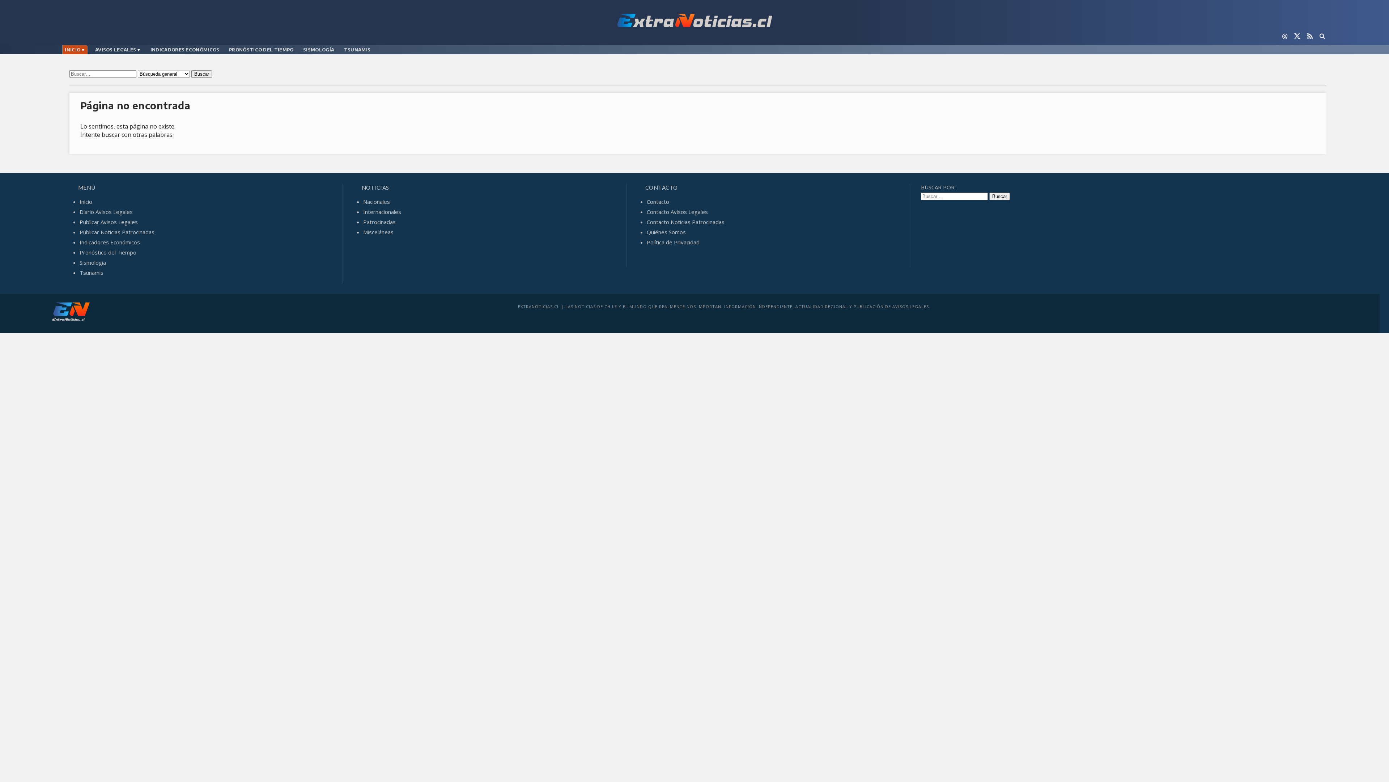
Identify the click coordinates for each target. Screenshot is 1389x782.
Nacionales (376, 201)
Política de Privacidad (673, 242)
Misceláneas (378, 232)
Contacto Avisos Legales (677, 211)
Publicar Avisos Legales (109, 222)
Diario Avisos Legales (106, 211)
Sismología (318, 49)
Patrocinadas (379, 222)
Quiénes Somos (666, 232)
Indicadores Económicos (185, 49)
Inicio (72, 49)
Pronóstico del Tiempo (261, 49)
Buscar (201, 74)
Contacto (658, 201)
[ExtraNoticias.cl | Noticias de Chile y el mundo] (694, 21)
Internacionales (382, 211)
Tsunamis (357, 49)
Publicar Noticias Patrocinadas (117, 232)
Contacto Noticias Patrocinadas (686, 222)
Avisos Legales (115, 49)
